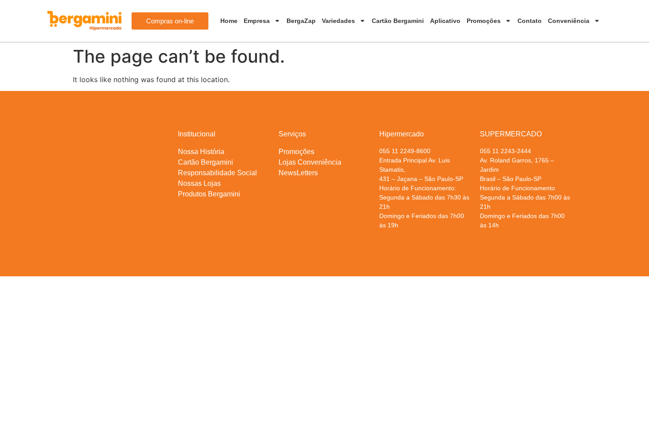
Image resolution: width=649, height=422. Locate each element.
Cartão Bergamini (398, 20)
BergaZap (301, 20)
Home (229, 20)
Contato (529, 20)
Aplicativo (445, 20)
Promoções (484, 20)
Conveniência (568, 20)
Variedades (338, 20)
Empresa (257, 20)
